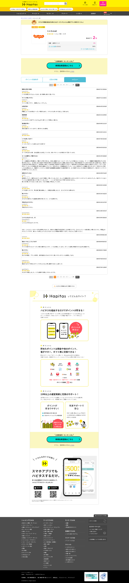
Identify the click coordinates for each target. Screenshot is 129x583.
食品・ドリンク (26, 535)
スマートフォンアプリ (71, 555)
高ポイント (46, 561)
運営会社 (55, 577)
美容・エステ (47, 535)
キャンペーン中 (48, 565)
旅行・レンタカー (48, 525)
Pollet (23, 574)
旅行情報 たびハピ (70, 559)
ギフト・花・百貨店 (27, 544)
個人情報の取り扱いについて (44, 577)
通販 (67, 525)
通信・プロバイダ (48, 548)
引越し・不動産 (48, 533)
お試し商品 (25, 556)
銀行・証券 (46, 544)
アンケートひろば (70, 540)
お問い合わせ (93, 531)
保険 (45, 546)
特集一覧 (68, 553)
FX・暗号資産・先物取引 (50, 542)
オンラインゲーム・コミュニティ (52, 527)
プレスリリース (62, 577)
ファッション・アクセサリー (29, 540)
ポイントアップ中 (26, 552)
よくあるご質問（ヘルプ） (96, 529)
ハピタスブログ (93, 533)
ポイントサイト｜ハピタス (26, 18)
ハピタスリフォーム (39, 574)
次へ (77, 85)
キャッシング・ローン (49, 540)
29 (73, 85)
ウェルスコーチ (29, 574)
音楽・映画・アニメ (49, 529)
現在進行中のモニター (71, 527)
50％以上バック (26, 554)
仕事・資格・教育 (48, 531)
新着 (23, 548)
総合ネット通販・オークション (29, 523)
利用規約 (24, 577)
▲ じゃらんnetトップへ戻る (100, 515)
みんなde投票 (69, 557)
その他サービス (48, 550)
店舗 (67, 523)
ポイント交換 (93, 520)
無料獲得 (46, 559)
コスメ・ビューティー (27, 525)
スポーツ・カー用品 (27, 546)
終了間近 (24, 550)
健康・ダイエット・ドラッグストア (30, 527)
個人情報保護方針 (31, 577)
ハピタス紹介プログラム (72, 534)
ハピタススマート (70, 547)
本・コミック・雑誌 (27, 529)
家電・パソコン (26, 531)
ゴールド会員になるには (88, 49)
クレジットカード (48, 537)
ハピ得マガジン (69, 562)
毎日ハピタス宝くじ (71, 551)
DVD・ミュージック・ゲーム (29, 533)
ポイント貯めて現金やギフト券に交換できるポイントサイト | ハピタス (30, 3)
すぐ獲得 (46, 563)
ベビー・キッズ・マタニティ (29, 542)
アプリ (45, 567)
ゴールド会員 (52, 46)
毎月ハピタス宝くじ (71, 549)
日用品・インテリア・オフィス (29, 537)
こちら (72, 71)
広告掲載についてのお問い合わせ (98, 539)
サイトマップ (71, 577)
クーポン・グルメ (48, 523)
